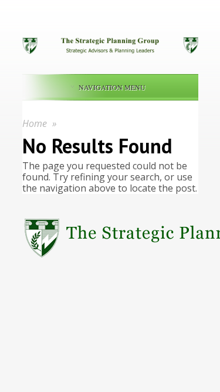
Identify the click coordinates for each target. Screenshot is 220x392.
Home (34, 123)
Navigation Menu (112, 87)
